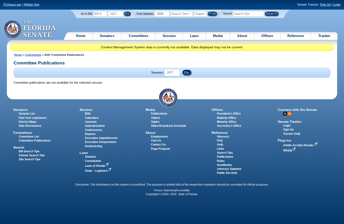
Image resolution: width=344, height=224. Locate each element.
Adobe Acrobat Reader (299, 145)
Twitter (285, 114)
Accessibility (183, 190)
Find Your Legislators (33, 117)
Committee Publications (35, 140)
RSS (289, 114)
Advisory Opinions (229, 169)
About (242, 36)
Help (220, 144)
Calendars (92, 117)
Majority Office (226, 117)
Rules (221, 161)
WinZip (288, 150)
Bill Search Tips (29, 151)
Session (169, 36)
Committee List (29, 136)
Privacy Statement (164, 190)
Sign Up (325, 4)
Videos (155, 117)
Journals (91, 121)
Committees (138, 36)
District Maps (28, 121)
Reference (295, 36)
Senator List (27, 113)
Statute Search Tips (32, 155)
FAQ (220, 140)
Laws (194, 36)
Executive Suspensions (100, 142)
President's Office (229, 113)
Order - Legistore (96, 170)
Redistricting (93, 146)
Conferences (93, 130)
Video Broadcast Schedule (168, 125)
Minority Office (226, 121)
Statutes (90, 156)
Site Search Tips (29, 159)
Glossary (223, 136)
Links (220, 148)
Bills (88, 113)
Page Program (160, 148)
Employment (159, 136)
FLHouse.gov (13, 4)
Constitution (93, 161)
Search (227, 13)
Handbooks (224, 165)
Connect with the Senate (297, 110)
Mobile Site (31, 4)
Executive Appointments (101, 138)
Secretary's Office (229, 125)
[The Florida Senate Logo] (30, 29)
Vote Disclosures (30, 125)
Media (218, 36)
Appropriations (95, 125)
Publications (159, 113)
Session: (157, 72)
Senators (107, 36)
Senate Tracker (289, 121)
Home (80, 36)
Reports (90, 134)
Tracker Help (291, 133)
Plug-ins (284, 140)
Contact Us (158, 144)
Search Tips (225, 152)
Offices (267, 36)
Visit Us (156, 140)
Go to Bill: (87, 13)
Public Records (227, 173)
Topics (155, 121)
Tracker (324, 36)
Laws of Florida (95, 165)
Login (336, 4)
